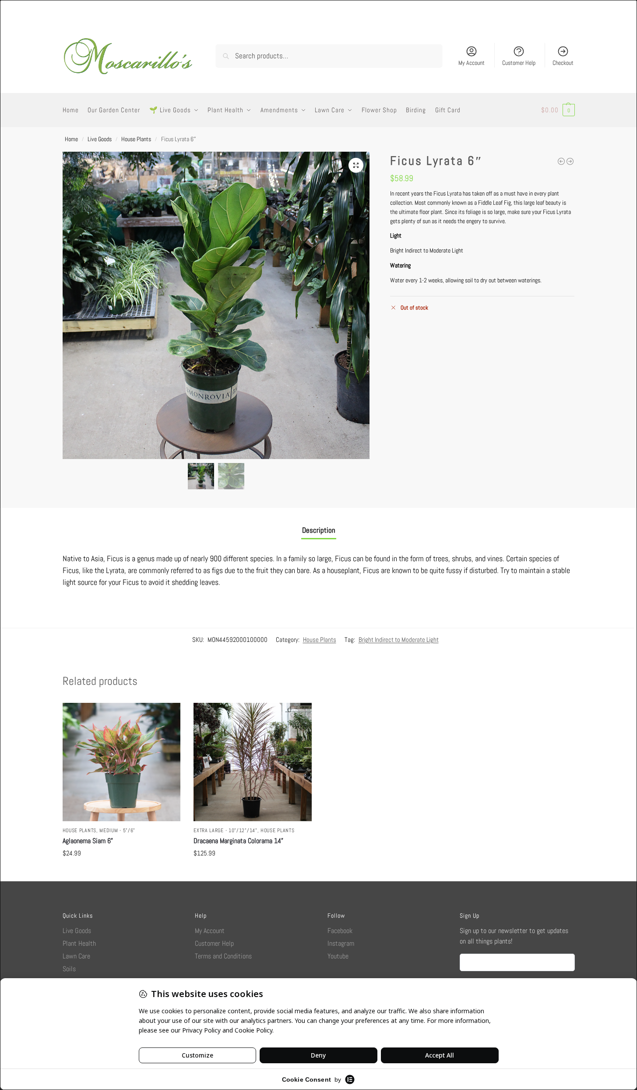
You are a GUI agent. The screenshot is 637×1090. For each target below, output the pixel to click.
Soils (69, 968)
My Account (471, 63)
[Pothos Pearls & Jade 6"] (570, 161)
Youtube (337, 956)
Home (71, 139)
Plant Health (79, 943)
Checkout (563, 63)
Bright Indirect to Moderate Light (399, 639)
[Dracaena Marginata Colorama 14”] (253, 762)
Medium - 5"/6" (117, 830)
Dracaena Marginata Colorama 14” (238, 840)
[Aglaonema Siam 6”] (122, 762)
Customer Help (518, 63)
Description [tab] (318, 530)
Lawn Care (76, 956)
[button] (558, 110)
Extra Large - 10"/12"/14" (225, 830)
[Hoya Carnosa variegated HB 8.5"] (561, 161)
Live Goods (100, 139)
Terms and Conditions (223, 956)
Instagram (340, 943)
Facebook (339, 930)
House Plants (136, 139)
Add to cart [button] (121, 872)
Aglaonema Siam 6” (88, 840)
